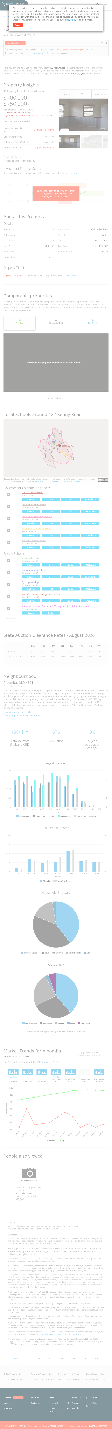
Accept (18, 25)
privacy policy (69, 19)
